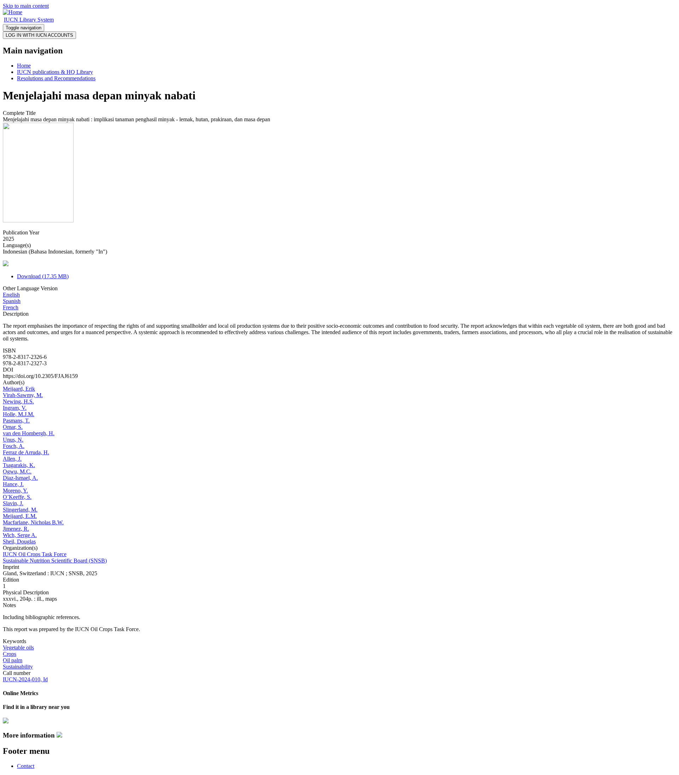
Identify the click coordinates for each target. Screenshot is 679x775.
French (10, 307)
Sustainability (18, 667)
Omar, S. (13, 427)
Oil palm (12, 660)
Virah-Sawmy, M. (23, 395)
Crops (9, 654)
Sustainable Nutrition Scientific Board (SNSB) (55, 561)
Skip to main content (26, 6)
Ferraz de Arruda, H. (26, 452)
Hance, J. (13, 484)
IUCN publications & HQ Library (55, 72)
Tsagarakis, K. (19, 465)
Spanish (12, 301)
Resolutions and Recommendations (56, 78)
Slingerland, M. (20, 510)
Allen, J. (12, 459)
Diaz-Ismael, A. (20, 478)
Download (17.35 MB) (43, 276)
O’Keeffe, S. (17, 497)
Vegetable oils (18, 648)
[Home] (12, 12)
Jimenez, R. (16, 529)
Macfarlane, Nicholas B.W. (33, 522)
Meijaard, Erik (19, 389)
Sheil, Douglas (19, 541)
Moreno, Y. (15, 491)
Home (24, 66)
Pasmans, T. (16, 421)
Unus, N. (13, 440)
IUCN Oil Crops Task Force (34, 554)
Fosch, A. (13, 446)
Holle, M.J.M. (18, 414)
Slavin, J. (13, 503)
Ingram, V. (15, 408)
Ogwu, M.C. (17, 471)
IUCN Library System (29, 20)
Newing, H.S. (18, 401)
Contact (25, 766)
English (11, 295)
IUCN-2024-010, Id (25, 679)
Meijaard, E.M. (20, 516)
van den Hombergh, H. (28, 433)
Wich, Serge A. (20, 535)
